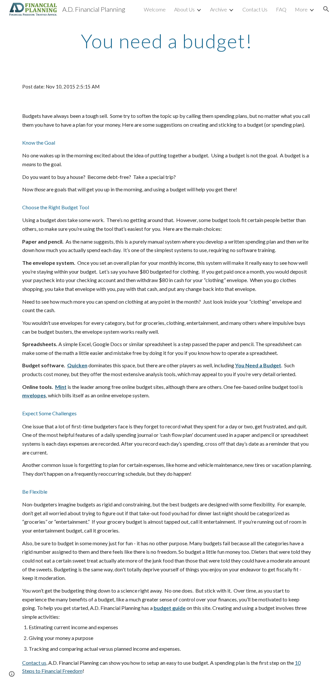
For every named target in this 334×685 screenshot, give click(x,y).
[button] (326, 9)
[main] (167, 40)
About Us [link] (184, 9)
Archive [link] (218, 9)
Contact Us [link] (254, 9)
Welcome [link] (155, 9)
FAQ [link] (281, 9)
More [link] (301, 9)
